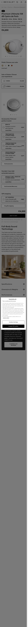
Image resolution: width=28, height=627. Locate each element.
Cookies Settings (13, 322)
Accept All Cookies (13, 326)
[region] (13, 313)
